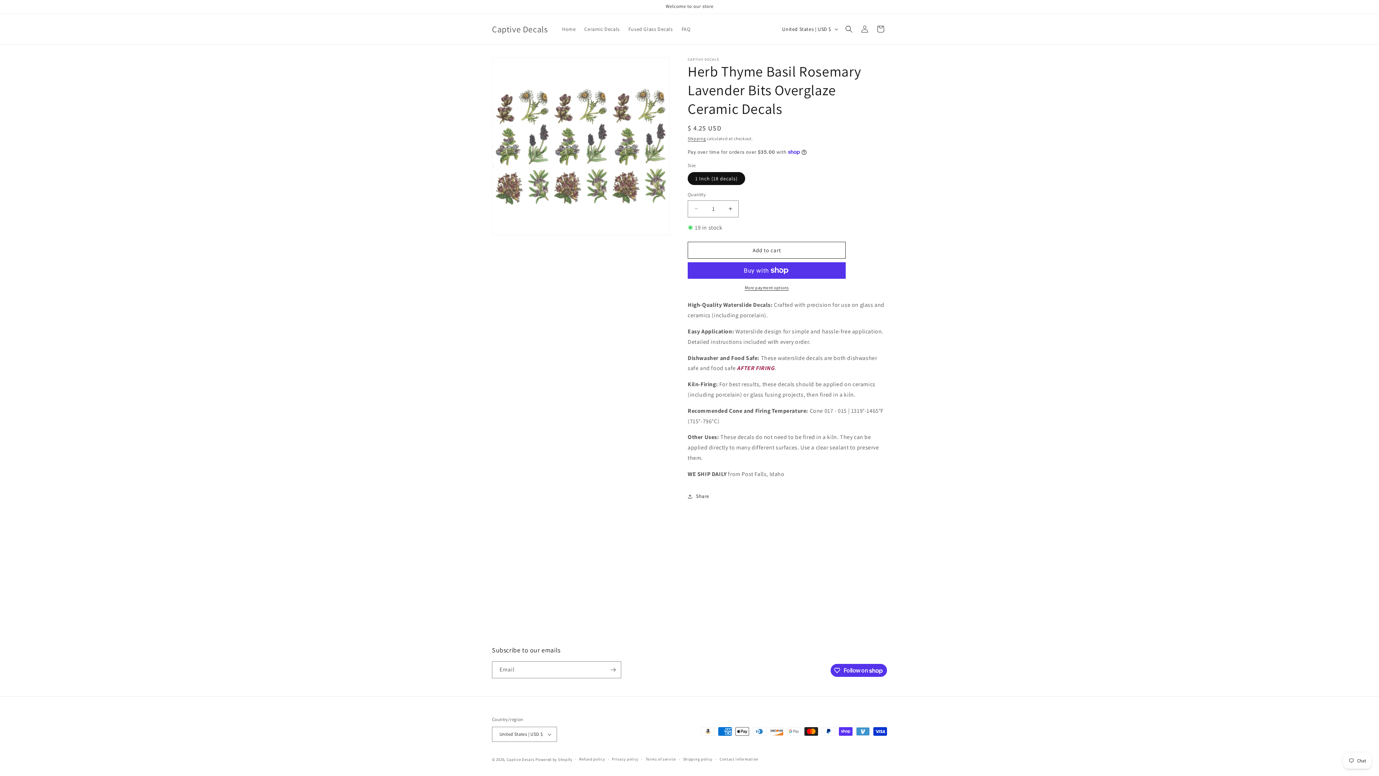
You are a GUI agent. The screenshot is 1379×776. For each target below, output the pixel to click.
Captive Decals (521, 759)
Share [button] (702, 496)
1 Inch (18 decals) (716, 178)
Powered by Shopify (553, 759)
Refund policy (592, 759)
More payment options (767, 287)
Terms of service (661, 759)
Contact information (739, 759)
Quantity (697, 194)
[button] (849, 29)
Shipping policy (698, 759)
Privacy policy (625, 759)
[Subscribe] (613, 669)
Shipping (697, 138)
